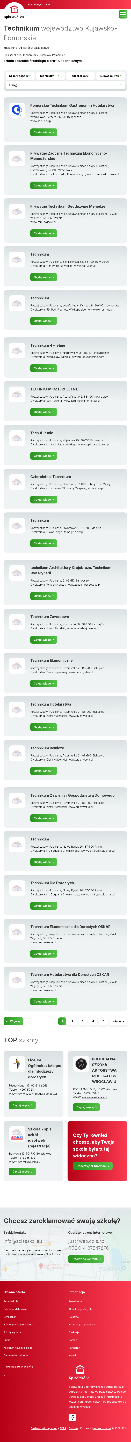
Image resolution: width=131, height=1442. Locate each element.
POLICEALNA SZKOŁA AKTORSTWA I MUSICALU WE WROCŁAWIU (105, 1070)
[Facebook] (72, 1417)
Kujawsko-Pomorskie (52, 55)
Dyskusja (74, 1332)
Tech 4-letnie (41, 433)
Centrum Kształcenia (16, 1355)
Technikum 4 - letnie (47, 345)
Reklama (74, 1316)
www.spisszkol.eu (29, 1161)
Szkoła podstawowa (15, 1309)
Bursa (7, 1340)
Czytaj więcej (43, 132)
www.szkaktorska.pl (94, 1097)
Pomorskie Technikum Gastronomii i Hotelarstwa (72, 105)
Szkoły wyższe (12, 1332)
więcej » (118, 1021)
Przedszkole (11, 1301)
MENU (123, 14)
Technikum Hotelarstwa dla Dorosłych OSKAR (69, 974)
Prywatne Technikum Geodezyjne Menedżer (68, 206)
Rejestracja (75, 1301)
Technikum (29, 55)
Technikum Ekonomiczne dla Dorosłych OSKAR (70, 927)
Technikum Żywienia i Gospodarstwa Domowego (72, 795)
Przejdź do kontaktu (85, 1259)
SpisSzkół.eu (12, 55)
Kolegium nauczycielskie (18, 1347)
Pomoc (73, 1340)
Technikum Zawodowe (49, 617)
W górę (15, 1021)
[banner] (14, 11)
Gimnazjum (10, 1316)
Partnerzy (74, 1347)
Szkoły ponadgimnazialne (18, 1324)
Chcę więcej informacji (92, 1166)
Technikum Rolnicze (47, 748)
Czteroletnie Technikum (50, 477)
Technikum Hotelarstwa (50, 704)
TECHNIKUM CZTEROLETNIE (54, 389)
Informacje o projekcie (82, 1324)
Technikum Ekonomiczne (51, 660)
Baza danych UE (37, 4)
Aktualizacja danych (80, 1309)
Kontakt (73, 1355)
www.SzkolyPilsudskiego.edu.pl (37, 1093)
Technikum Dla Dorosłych (52, 883)
